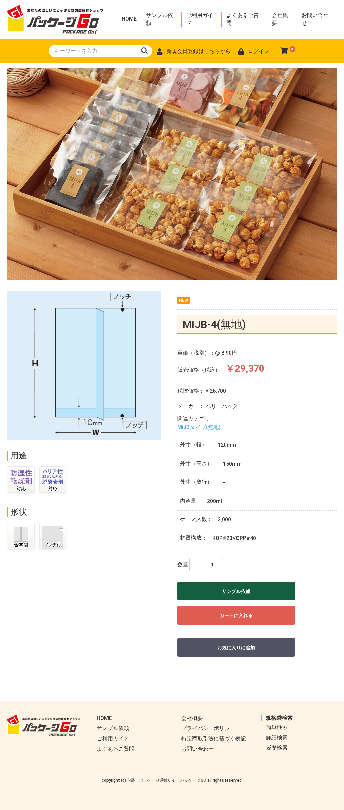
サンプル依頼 (159, 19)
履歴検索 (277, 747)
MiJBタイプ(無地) (199, 427)
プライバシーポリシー (208, 728)
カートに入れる (236, 615)
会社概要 (280, 19)
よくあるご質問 (242, 19)
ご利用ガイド (199, 19)
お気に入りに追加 (236, 647)
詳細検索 (277, 737)
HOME (129, 19)
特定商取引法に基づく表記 (213, 738)
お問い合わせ (315, 19)
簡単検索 (277, 727)
